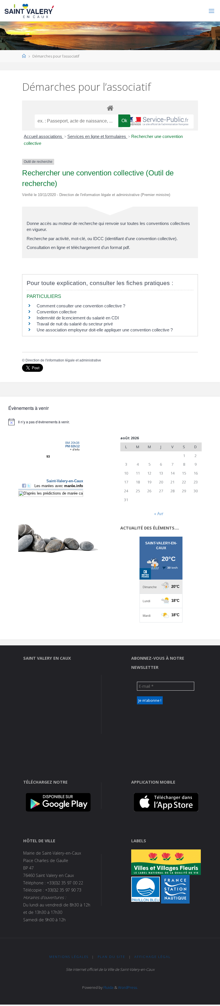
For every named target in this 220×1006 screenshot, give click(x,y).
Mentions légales (69, 956)
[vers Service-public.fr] (158, 121)
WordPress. (128, 987)
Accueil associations (43, 136)
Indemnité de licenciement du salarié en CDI (78, 317)
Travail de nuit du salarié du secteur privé (75, 323)
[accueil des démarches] (110, 107)
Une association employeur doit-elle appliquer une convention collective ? (105, 329)
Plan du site (111, 956)
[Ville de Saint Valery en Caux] (29, 10)
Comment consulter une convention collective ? (81, 305)
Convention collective (56, 311)
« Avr (158, 513)
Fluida (108, 987)
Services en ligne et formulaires (97, 136)
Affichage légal (152, 956)
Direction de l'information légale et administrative (63, 360)
